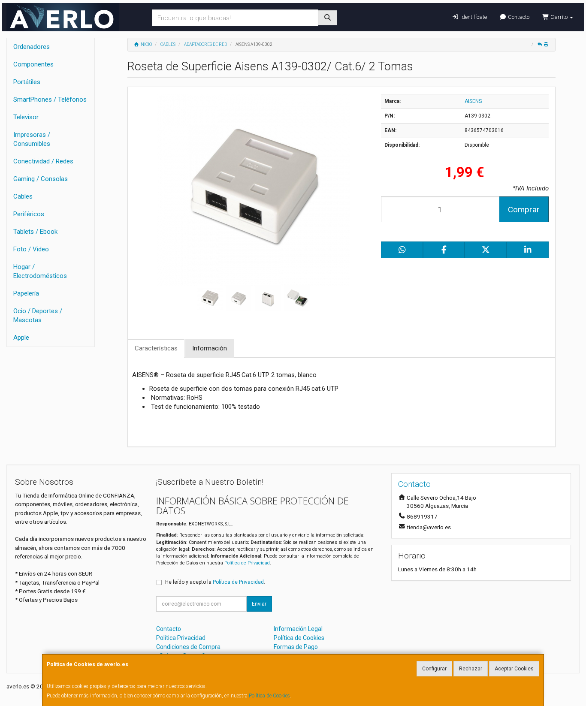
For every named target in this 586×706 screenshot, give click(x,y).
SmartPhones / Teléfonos (50, 99)
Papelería (26, 293)
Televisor (26, 117)
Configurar (434, 669)
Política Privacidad (180, 637)
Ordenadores (31, 47)
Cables (23, 196)
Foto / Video (31, 249)
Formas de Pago (296, 646)
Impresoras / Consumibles (31, 139)
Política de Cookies (269, 696)
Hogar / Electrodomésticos (40, 271)
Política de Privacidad (247, 563)
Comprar (524, 209)
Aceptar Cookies (514, 669)
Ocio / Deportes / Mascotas (37, 315)
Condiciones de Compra (188, 646)
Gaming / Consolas (40, 179)
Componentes (33, 64)
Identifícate (473, 17)
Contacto (518, 17)
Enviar (259, 604)
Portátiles (26, 82)
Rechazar (470, 669)
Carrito (559, 17)
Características (156, 348)
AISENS (473, 101)
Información (209, 348)
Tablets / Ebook (35, 231)
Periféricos (28, 214)
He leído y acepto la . (215, 582)
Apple (21, 337)
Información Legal (298, 628)
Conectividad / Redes (43, 161)
